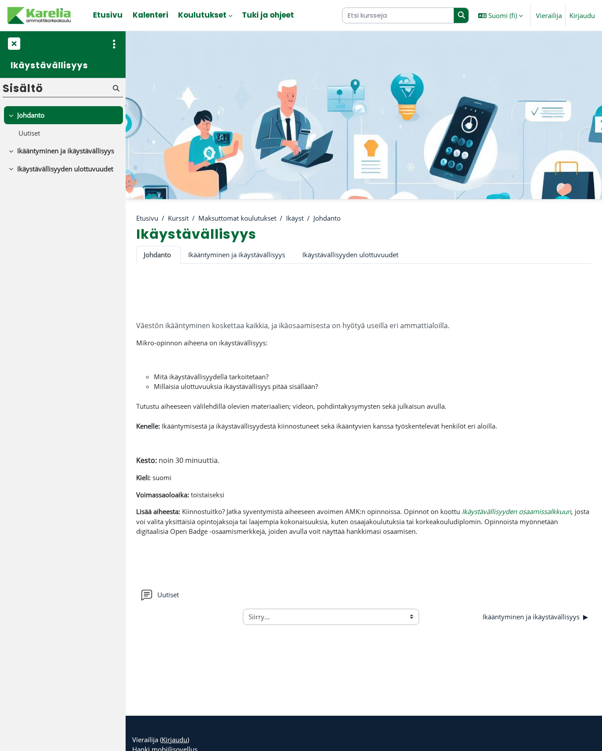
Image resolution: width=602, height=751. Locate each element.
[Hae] (461, 15)
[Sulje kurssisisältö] (13, 44)
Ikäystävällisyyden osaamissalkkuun (516, 511)
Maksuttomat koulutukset (237, 218)
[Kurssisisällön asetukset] (114, 44)
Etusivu (147, 218)
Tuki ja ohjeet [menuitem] (268, 15)
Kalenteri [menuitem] (150, 15)
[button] (500, 15)
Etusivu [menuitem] (108, 15)
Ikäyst (295, 218)
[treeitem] (63, 124)
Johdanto (327, 218)
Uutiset (29, 133)
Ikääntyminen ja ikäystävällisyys (236, 254)
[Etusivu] (39, 15)
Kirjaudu (582, 15)
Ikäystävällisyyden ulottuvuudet (350, 254)
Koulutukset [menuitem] (202, 15)
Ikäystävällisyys (49, 66)
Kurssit (178, 218)
